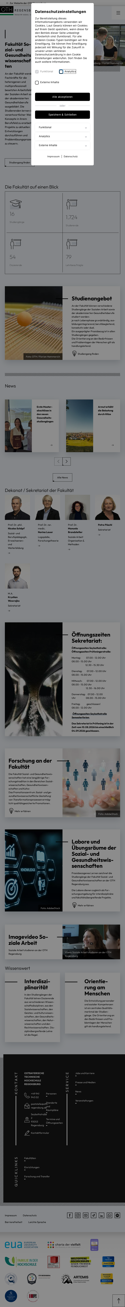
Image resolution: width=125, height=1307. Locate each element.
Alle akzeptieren (62, 96)
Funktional (46, 71)
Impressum (53, 156)
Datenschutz (71, 156)
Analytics (70, 71)
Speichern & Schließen (62, 114)
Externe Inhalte (49, 82)
